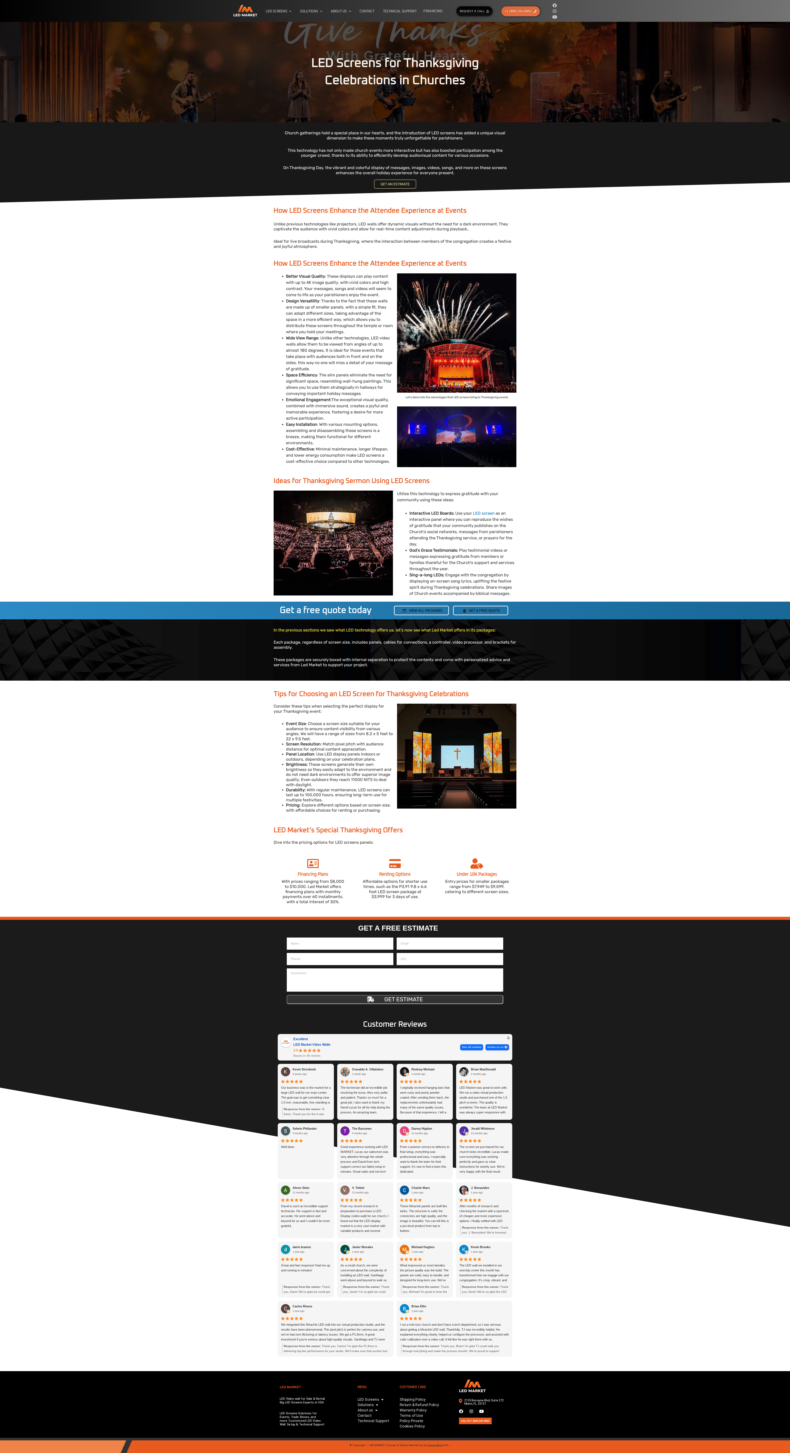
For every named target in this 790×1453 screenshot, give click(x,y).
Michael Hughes (422, 1247)
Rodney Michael (422, 1069)
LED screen (484, 513)
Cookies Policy (412, 1426)
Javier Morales (362, 1247)
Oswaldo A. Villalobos (367, 1069)
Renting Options (395, 874)
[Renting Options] (395, 863)
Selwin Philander (305, 1128)
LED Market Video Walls (311, 1044)
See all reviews (471, 1047)
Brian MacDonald (483, 1069)
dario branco (302, 1247)
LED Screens (276, 11)
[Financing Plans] (313, 863)
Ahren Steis (301, 1188)
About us (339, 11)
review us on (495, 1047)
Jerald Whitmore (483, 1128)
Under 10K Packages (477, 874)
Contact (367, 11)
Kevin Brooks (480, 1247)
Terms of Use (411, 1415)
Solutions (309, 11)
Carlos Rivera (302, 1306)
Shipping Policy (413, 1399)
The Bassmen (362, 1128)
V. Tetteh (358, 1188)
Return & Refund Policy (419, 1405)
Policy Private (411, 1421)
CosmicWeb (434, 1445)
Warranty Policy (413, 1410)
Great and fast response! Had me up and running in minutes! (305, 1268)
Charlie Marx (420, 1188)
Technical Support (400, 11)
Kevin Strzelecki (304, 1069)
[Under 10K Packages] (477, 863)
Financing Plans (313, 874)
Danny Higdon (421, 1128)
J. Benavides (480, 1188)
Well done (287, 1147)
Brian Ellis (418, 1306)
